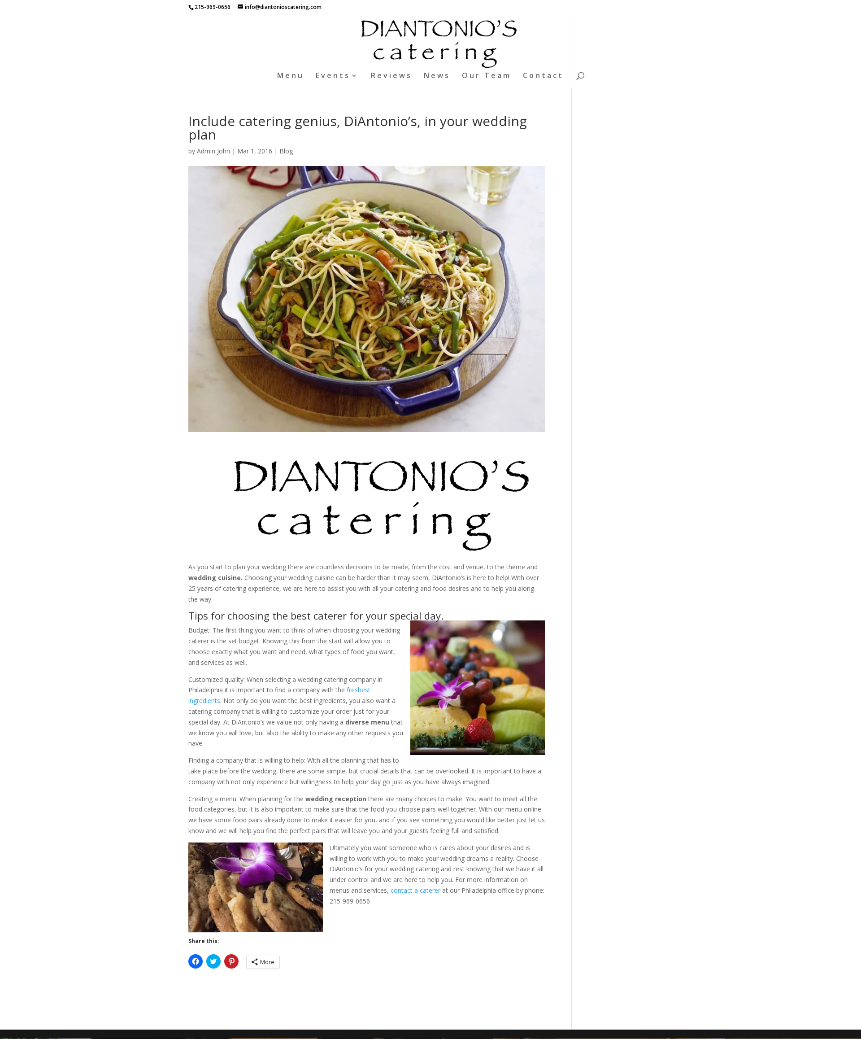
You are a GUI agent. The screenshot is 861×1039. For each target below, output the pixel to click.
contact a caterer (415, 890)
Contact (543, 76)
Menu (290, 76)
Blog (286, 151)
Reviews (391, 76)
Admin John (213, 151)
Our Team (486, 76)
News (437, 76)
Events (333, 76)
